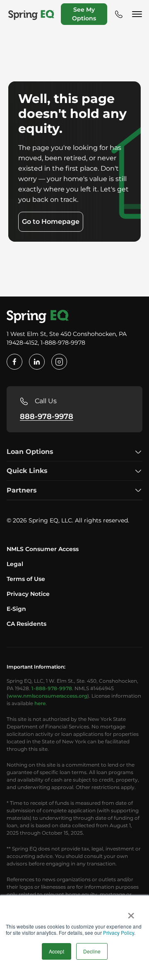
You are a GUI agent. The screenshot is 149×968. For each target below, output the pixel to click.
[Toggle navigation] (138, 14)
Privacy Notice (28, 594)
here (40, 703)
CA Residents (26, 623)
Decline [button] (92, 951)
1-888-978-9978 (51, 688)
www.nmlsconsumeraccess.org (47, 696)
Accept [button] (56, 951)
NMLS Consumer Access (43, 549)
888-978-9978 (46, 416)
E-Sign (16, 609)
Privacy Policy (118, 932)
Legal (15, 564)
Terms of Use (26, 579)
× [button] (131, 912)
